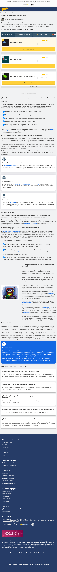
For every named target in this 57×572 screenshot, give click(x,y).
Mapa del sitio (6, 511)
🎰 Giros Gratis (42, 34)
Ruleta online (5, 496)
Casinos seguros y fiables (9, 465)
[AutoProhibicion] (15, 523)
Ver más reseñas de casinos (28, 93)
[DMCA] (15, 519)
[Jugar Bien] (6, 523)
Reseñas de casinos (7, 480)
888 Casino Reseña (45, 77)
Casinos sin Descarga (8, 475)
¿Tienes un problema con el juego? (11, 509)
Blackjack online (6, 493)
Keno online (5, 504)
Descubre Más (29, 49)
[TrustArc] (50, 519)
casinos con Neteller (27, 252)
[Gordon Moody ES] (32, 519)
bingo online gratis (27, 302)
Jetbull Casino (6, 445)
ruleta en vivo (26, 312)
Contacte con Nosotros (41, 553)
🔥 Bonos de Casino (23, 34)
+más (3, 455)
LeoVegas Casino (7, 442)
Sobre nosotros (13, 553)
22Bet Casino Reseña (44, 61)
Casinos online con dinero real (10, 463)
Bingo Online (5, 506)
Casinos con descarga (8, 478)
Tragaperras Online (7, 491)
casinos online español (30, 223)
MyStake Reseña (45, 44)
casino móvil (40, 334)
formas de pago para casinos (11, 231)
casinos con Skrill (13, 252)
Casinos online (3, 12)
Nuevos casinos (6, 468)
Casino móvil (5, 473)
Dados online (5, 501)
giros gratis (13, 202)
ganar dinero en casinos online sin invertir (27, 184)
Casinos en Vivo (6, 470)
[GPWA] (6, 519)
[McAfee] (24, 519)
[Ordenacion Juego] (24, 523)
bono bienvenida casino (10, 165)
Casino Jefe (5, 452)
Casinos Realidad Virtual (8, 483)
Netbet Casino (6, 447)
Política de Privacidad (26, 553)
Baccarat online (6, 498)
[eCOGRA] (41, 519)
